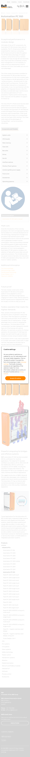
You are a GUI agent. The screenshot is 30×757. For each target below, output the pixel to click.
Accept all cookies (15, 378)
